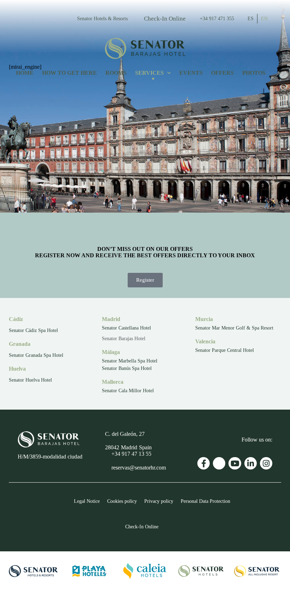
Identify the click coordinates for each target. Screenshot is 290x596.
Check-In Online (165, 18)
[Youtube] (234, 463)
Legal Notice (87, 501)
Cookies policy (122, 501)
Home (25, 73)
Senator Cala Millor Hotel (128, 390)
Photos (254, 73)
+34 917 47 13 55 (131, 454)
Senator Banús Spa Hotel (127, 368)
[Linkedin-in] (250, 463)
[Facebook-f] (203, 463)
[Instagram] (266, 463)
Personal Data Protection (205, 501)
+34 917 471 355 (217, 18)
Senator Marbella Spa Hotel (129, 361)
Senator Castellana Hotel (126, 328)
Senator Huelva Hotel (30, 380)
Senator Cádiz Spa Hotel (33, 330)
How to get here (69, 73)
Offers (222, 73)
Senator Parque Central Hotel (224, 350)
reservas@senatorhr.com (138, 468)
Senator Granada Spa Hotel (36, 355)
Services (149, 73)
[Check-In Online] (137, 18)
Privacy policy (158, 501)
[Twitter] (219, 463)
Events (191, 73)
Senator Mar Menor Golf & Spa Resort (234, 328)
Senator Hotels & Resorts (102, 18)
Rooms (116, 73)
